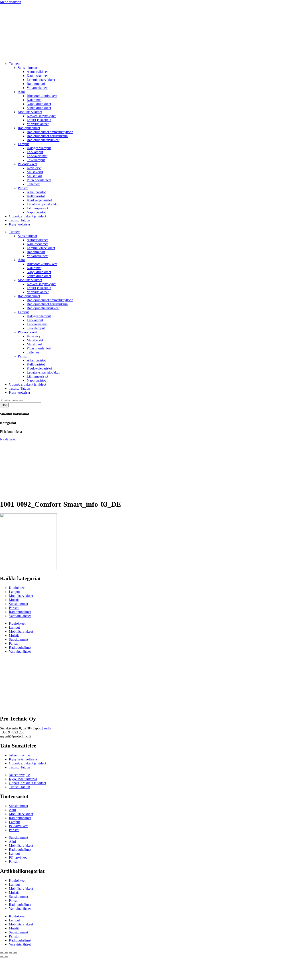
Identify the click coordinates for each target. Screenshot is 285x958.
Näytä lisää (8, 439)
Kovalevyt (34, 168)
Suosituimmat (27, 68)
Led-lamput (35, 152)
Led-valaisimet (37, 156)
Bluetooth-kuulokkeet (42, 96)
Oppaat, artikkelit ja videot (27, 216)
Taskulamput (36, 160)
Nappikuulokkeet (39, 104)
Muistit (14, 600)
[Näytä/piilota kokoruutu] (6, 953)
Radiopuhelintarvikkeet (43, 140)
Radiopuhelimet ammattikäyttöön (50, 132)
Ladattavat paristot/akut (43, 204)
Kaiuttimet (34, 100)
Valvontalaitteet (37, 88)
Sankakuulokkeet (39, 108)
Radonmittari (36, 84)
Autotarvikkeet (37, 72)
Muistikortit (35, 172)
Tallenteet (33, 184)
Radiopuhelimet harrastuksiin (47, 136)
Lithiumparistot (37, 208)
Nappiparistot (36, 212)
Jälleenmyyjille (19, 755)
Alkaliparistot (36, 192)
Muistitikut (34, 176)
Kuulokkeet (17, 588)
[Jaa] (10, 953)
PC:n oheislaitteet (39, 180)
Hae (4, 405)
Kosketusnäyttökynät (41, 116)
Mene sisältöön (10, 2)
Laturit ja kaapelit (39, 120)
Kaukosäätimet (37, 76)
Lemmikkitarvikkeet (41, 80)
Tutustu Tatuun (19, 220)
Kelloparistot (36, 196)
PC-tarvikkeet (27, 164)
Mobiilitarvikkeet (30, 112)
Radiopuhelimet (29, 128)
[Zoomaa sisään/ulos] (2, 953)
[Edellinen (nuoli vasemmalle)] (2, 957)
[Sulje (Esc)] (15, 953)
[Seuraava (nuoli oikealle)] (6, 957)
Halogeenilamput (39, 148)
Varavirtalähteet (38, 124)
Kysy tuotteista (19, 224)
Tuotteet (14, 64)
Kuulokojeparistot (39, 200)
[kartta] (47, 728)
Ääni (21, 92)
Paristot (23, 188)
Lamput (23, 144)
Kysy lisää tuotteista (23, 759)
